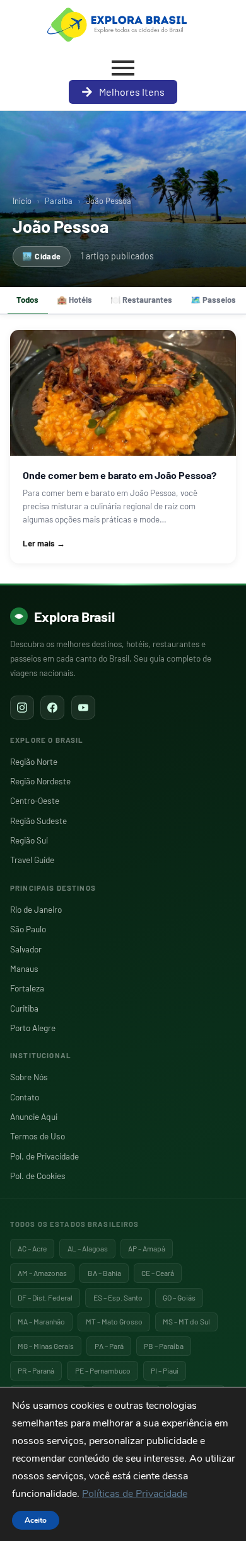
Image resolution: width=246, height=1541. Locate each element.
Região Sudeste (38, 820)
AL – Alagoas (87, 1248)
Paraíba (59, 201)
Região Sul (29, 840)
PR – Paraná (36, 1370)
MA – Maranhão (41, 1321)
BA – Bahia (104, 1272)
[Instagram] (22, 708)
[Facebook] (52, 708)
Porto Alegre (33, 1027)
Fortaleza (27, 988)
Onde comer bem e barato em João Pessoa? (119, 475)
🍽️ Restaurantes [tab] (141, 300)
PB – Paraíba (164, 1345)
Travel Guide (32, 859)
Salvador (26, 949)
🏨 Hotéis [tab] (74, 300)
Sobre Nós (29, 1076)
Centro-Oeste (34, 800)
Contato (24, 1097)
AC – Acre (32, 1248)
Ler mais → (44, 543)
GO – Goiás (179, 1297)
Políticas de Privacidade (134, 1494)
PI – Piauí (165, 1370)
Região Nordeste (40, 781)
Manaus (24, 968)
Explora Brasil (74, 616)
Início (22, 201)
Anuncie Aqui (33, 1116)
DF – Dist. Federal (45, 1297)
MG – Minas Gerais (46, 1345)
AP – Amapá (146, 1248)
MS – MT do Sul (186, 1321)
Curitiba (24, 1008)
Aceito (36, 1520)
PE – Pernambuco (103, 1370)
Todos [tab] (27, 300)
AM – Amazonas (42, 1272)
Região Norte (33, 761)
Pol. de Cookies (38, 1175)
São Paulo (28, 928)
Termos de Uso (37, 1136)
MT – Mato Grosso (114, 1321)
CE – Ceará (157, 1272)
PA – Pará (109, 1345)
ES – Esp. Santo (118, 1297)
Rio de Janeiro (36, 909)
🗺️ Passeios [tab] (213, 300)
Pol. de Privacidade (44, 1156)
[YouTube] (83, 708)
